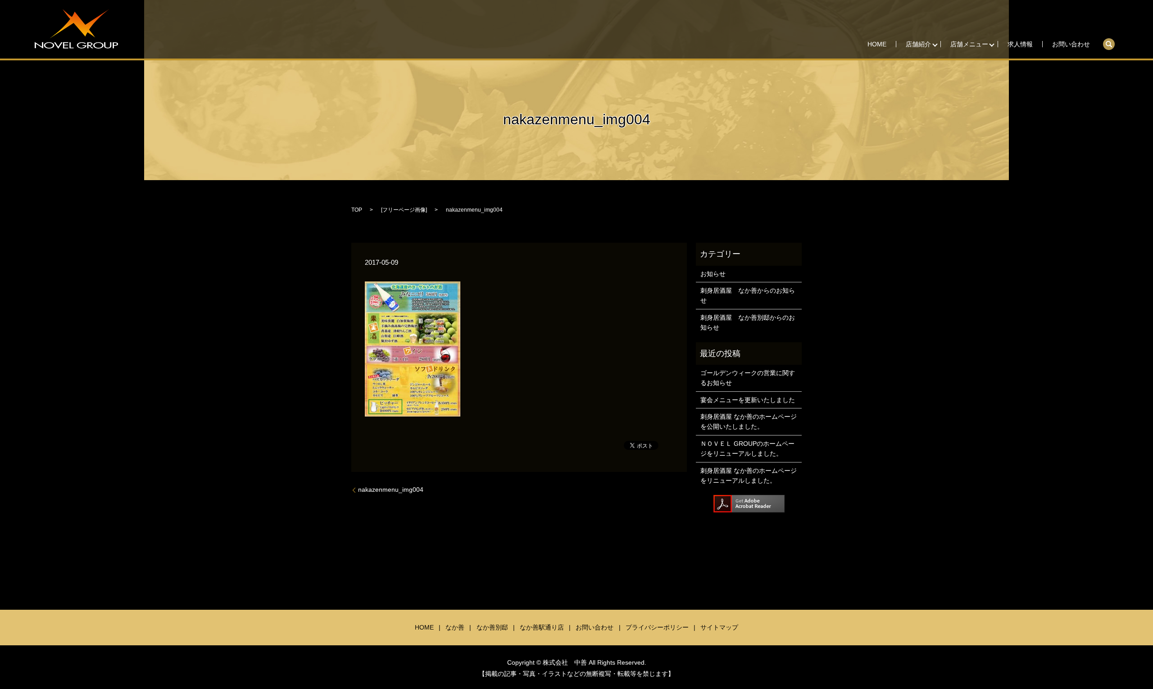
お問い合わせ (1071, 44)
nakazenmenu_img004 (390, 489)
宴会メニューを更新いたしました (747, 399)
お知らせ (713, 273)
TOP (356, 210)
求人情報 (1020, 44)
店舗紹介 (918, 44)
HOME (876, 44)
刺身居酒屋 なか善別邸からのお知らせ (747, 322)
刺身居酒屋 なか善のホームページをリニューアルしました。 (748, 475)
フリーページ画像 (404, 210)
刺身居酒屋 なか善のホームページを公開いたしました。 (748, 421)
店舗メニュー (969, 44)
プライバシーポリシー (657, 627)
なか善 (454, 627)
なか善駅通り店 (542, 627)
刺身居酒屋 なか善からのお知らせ (747, 295)
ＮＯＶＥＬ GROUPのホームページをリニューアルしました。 (747, 448)
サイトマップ (719, 627)
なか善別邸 (492, 627)
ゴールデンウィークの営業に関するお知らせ (747, 377)
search (1113, 40)
